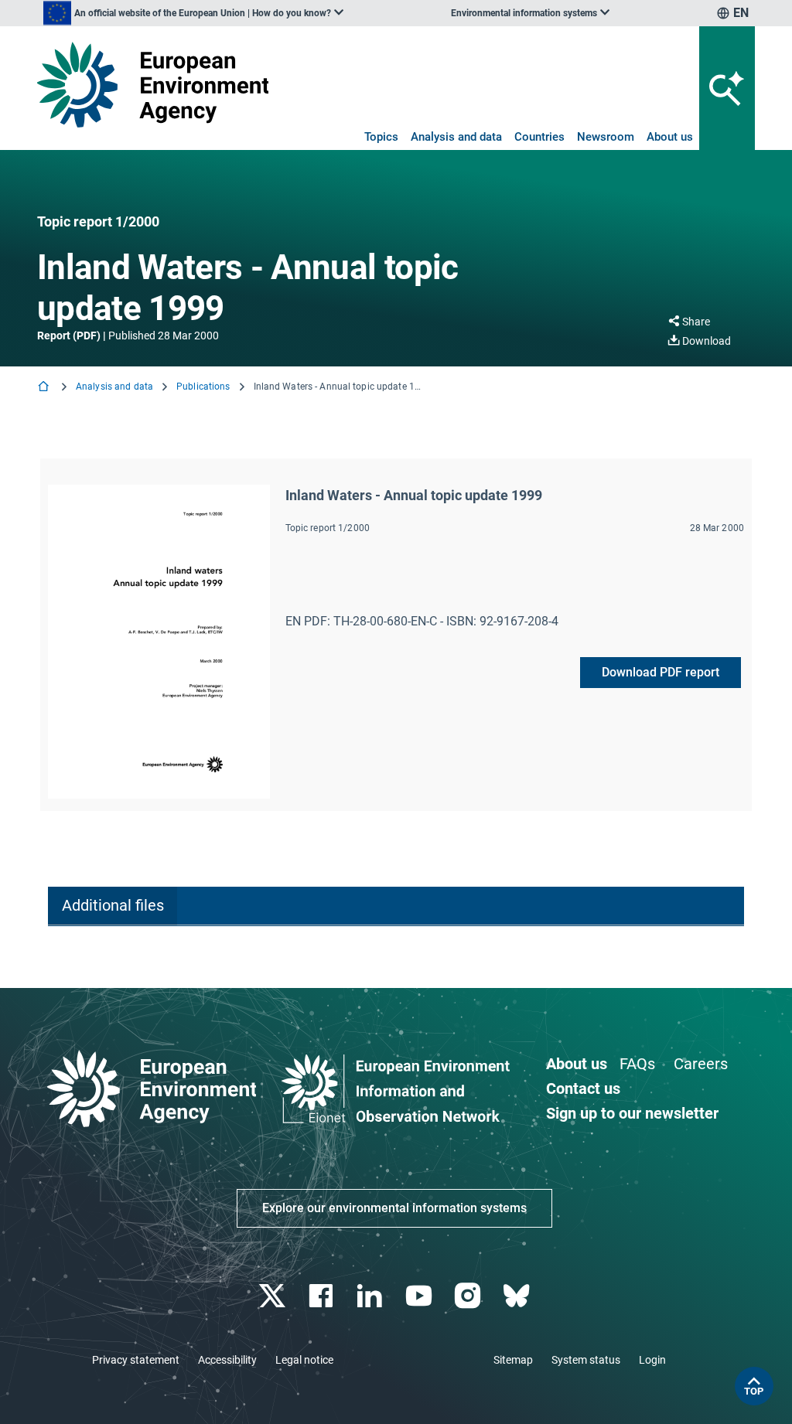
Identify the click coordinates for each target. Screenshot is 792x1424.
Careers (701, 1063)
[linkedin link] (371, 1296)
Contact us (583, 1088)
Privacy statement (135, 1360)
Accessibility (227, 1360)
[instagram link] (469, 1296)
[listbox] (193, 13)
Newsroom (605, 137)
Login (652, 1360)
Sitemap (513, 1360)
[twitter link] (273, 1296)
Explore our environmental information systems (394, 1208)
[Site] (152, 85)
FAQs (637, 1063)
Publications (203, 386)
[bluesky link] (518, 1296)
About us (670, 137)
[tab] (112, 906)
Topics (381, 137)
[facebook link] (323, 1296)
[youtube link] (420, 1296)
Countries (539, 137)
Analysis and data (456, 137)
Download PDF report (660, 672)
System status (585, 1360)
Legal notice (304, 1360)
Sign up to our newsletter (632, 1113)
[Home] (45, 388)
